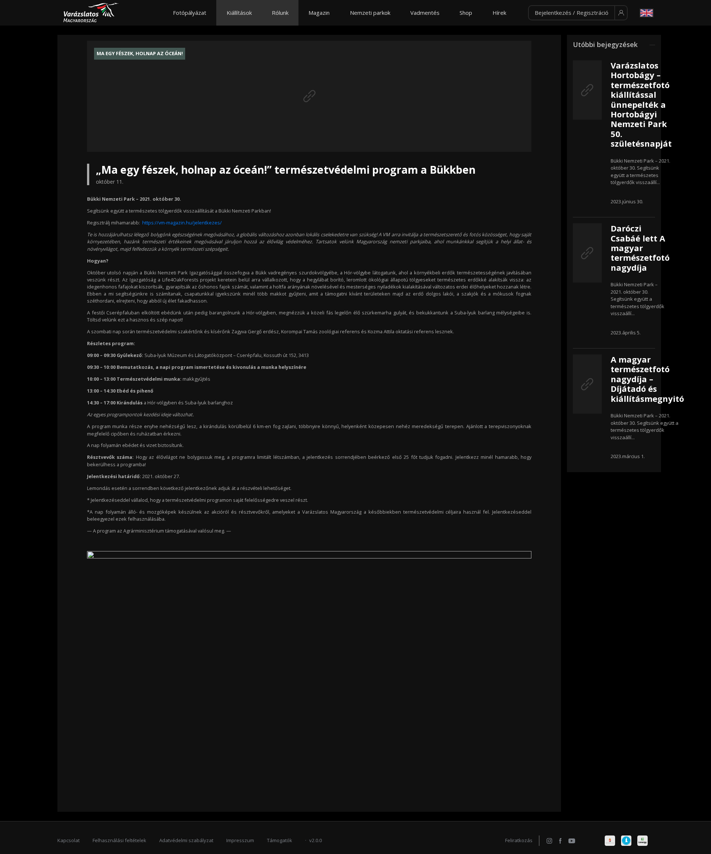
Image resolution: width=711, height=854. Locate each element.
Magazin (319, 12)
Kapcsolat (68, 840)
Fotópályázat (189, 12)
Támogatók (279, 840)
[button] (578, 13)
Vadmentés (425, 12)
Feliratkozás (519, 840)
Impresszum (240, 840)
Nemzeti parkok (370, 12)
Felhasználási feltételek (119, 840)
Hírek (499, 12)
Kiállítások (239, 12)
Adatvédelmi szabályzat (186, 840)
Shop (466, 12)
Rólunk (280, 12)
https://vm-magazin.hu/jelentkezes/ (182, 222)
